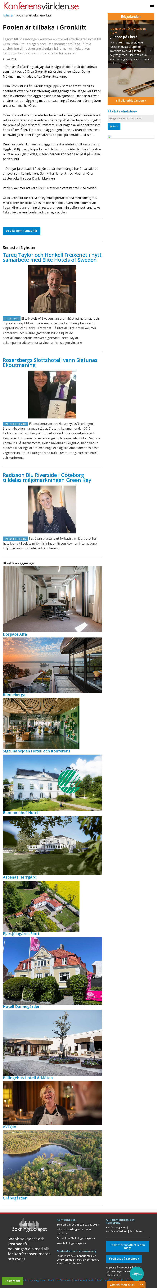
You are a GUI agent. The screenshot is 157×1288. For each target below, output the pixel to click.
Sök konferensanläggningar (31, 1280)
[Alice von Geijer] (52, 509)
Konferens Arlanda (84, 1280)
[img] (131, 58)
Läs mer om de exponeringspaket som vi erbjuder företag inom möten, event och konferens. (78, 1259)
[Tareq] (52, 289)
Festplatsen (136, 1231)
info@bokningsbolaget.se (80, 1238)
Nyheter (8, 15)
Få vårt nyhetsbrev (122, 111)
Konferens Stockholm (59, 1280)
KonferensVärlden (116, 1231)
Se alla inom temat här (21, 230)
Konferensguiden (116, 1227)
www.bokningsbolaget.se (71, 1243)
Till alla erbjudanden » (131, 100)
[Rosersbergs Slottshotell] (52, 394)
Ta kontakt (12, 1281)
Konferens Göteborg (107, 1280)
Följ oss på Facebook (124, 1258)
